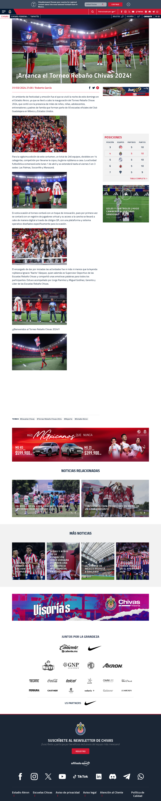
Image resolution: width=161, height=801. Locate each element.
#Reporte (68, 419)
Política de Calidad (137, 794)
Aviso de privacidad (68, 792)
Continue (115, 4)
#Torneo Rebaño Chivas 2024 (49, 419)
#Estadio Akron (81, 419)
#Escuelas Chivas (27, 419)
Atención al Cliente (111, 792)
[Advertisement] (55, 392)
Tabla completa (137, 178)
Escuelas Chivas (42, 792)
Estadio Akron (20, 792)
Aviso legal (89, 792)
